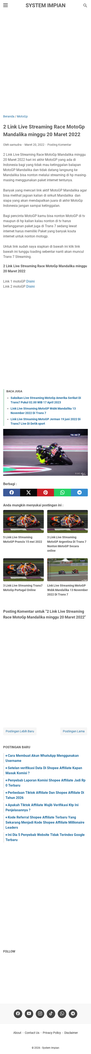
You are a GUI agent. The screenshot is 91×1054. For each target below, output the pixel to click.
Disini (30, 281)
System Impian (46, 5)
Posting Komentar (59, 144)
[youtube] (29, 1014)
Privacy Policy (52, 1032)
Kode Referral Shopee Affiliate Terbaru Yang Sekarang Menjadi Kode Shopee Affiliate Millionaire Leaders (45, 822)
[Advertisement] (45, 63)
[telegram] (79, 492)
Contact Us (32, 1032)
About (17, 1032)
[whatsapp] (62, 492)
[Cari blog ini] (85, 5)
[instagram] (40, 1014)
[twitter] (28, 492)
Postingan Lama (74, 731)
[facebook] (11, 492)
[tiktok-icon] (51, 1014)
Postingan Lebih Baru (20, 731)
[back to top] (82, 1044)
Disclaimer (71, 1032)
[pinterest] (45, 492)
